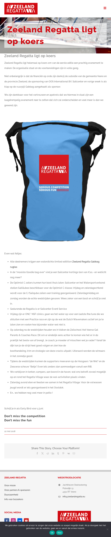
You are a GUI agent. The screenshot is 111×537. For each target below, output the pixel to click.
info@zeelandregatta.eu (74, 496)
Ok (52, 533)
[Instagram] (13, 520)
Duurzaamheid (11, 495)
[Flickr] (19, 520)
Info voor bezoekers (13, 499)
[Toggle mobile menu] (105, 8)
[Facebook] (6, 520)
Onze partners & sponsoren (17, 490)
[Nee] (107, 529)
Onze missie (10, 485)
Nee (60, 533)
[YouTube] (26, 520)
